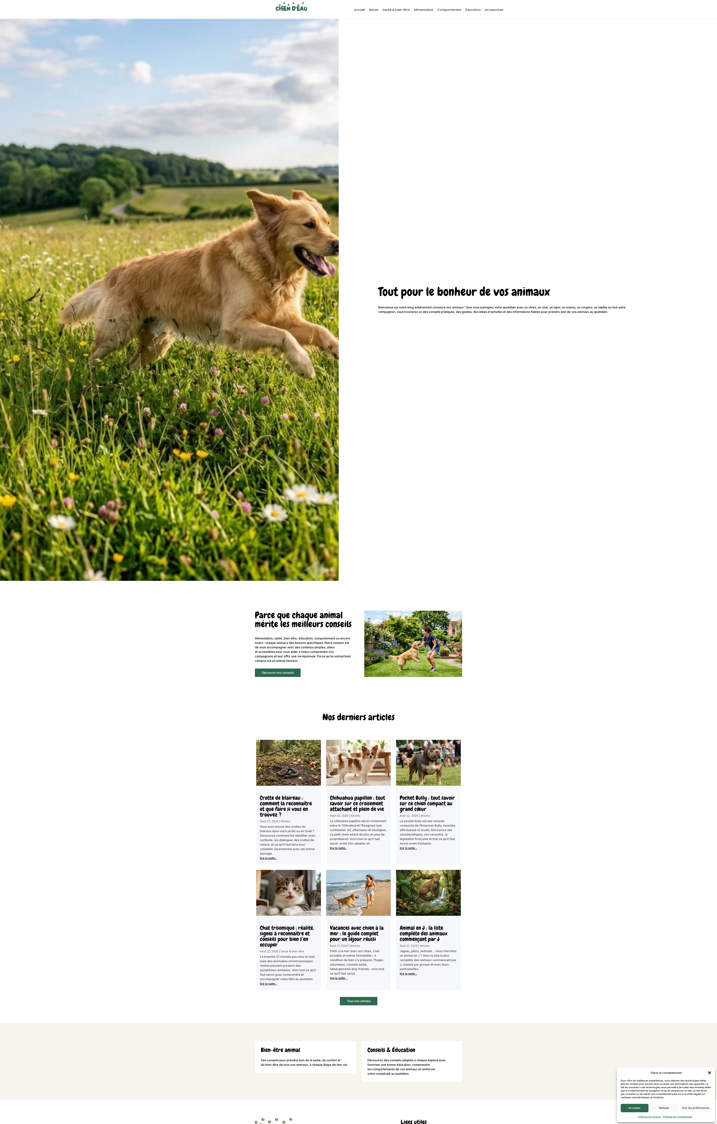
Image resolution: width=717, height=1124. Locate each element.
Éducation (473, 10)
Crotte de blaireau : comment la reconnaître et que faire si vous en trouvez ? (286, 806)
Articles (285, 821)
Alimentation (423, 10)
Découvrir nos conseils (278, 673)
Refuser (664, 1108)
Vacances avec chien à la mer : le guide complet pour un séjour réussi (357, 933)
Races (373, 10)
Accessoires (494, 10)
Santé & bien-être (396, 10)
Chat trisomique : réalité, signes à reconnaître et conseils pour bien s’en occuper (287, 936)
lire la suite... (268, 858)
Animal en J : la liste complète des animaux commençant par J (423, 933)
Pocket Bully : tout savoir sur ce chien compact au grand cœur (427, 803)
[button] (709, 1073)
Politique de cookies (649, 1116)
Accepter (634, 1108)
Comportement (449, 10)
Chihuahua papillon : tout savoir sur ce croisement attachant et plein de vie (357, 803)
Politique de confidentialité (677, 1116)
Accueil (359, 10)
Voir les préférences (695, 1108)
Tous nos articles (358, 1001)
